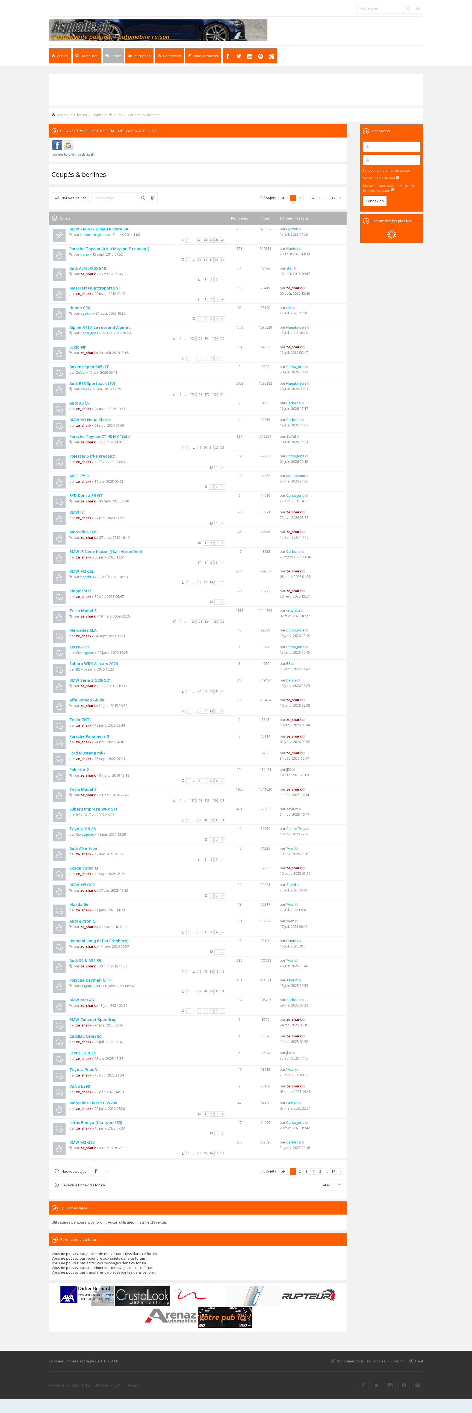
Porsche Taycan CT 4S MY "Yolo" (100, 436)
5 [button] (320, 198)
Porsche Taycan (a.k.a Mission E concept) (109, 248)
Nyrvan (292, 228)
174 (221, 394)
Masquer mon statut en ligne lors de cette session (390, 188)
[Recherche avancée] (418, 8)
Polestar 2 (79, 769)
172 (207, 394)
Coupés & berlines (79, 174)
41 (205, 691)
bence (291, 680)
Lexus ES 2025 (82, 1052)
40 (199, 691)
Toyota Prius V (83, 1069)
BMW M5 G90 (82, 884)
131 (221, 800)
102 (192, 338)
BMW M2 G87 (82, 999)
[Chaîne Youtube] (417, 1385)
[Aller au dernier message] (300, 228)
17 (205, 711)
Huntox (292, 248)
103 (199, 338)
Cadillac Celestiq (85, 1036)
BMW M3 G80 (82, 1142)
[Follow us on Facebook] (363, 1385)
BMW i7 (76, 512)
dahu (84, 389)
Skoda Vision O (83, 868)
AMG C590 (78, 475)
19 (199, 447)
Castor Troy (295, 828)
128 (199, 800)
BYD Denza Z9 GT (86, 495)
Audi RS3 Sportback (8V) (92, 383)
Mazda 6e (78, 904)
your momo (295, 475)
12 (199, 582)
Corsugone (89, 332)
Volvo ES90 (79, 1086)
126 (221, 622)
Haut (419, 1361)
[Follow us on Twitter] (376, 1385)
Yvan (290, 848)
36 (205, 260)
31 (222, 820)
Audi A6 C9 (79, 403)
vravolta (293, 610)
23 (222, 447)
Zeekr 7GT (79, 719)
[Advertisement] (236, 89)
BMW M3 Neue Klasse (90, 419)
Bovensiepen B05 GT (89, 366)
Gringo (291, 1102)
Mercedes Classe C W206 (93, 1102)
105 (214, 338)
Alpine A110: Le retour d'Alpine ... (100, 327)
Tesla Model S (82, 610)
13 (205, 582)
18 (211, 711)
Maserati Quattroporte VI (94, 288)
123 (199, 622)
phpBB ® (77, 1385)
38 (217, 260)
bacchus (87, 576)
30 (217, 820)
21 (211, 447)
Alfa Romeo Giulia (86, 700)
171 (199, 394)
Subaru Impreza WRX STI (93, 809)
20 (205, 447)
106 (221, 338)
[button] (283, 198)
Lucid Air (77, 347)
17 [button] (333, 198)
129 (207, 800)
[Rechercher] (408, 8)
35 (199, 260)
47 (222, 240)
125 (214, 622)
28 (205, 820)
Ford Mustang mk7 (87, 753)
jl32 (289, 769)
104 (207, 338)
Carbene (293, 402)
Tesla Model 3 (82, 789)
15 (217, 582)
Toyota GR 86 (82, 828)
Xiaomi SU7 (80, 590)
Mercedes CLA (82, 630)
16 (222, 582)
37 (211, 260)
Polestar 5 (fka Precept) (92, 456)
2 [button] (300, 198)
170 (192, 394)
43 (199, 240)
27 (199, 820)
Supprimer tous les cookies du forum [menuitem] (370, 1361)
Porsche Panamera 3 (89, 736)
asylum (86, 313)
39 (222, 260)
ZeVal (80, 372)
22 (217, 447)
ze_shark (88, 273)
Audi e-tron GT (83, 921)
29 (211, 820)
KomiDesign (128, 1385)
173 (214, 394)
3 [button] (307, 198)
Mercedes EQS (83, 531)
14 (211, 582)
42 (211, 691)
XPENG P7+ (79, 647)
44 (205, 240)
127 (192, 800)
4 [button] (313, 198)
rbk (289, 307)
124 (207, 622)
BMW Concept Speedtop (93, 1019)
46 (217, 240)
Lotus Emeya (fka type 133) (95, 1122)
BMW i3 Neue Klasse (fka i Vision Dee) (105, 551)
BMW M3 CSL (81, 571)
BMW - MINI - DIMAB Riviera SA (98, 229)
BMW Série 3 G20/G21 (90, 680)
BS (78, 669)
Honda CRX (79, 307)
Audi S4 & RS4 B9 (85, 960)
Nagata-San (296, 327)
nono (84, 254)
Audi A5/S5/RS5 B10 (87, 268)
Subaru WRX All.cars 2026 (93, 663)
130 (214, 800)
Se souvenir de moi (379, 177)
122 (192, 622)
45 (211, 240)
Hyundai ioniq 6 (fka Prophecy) (98, 940)
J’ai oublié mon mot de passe (386, 170)
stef (289, 268)
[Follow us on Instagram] (390, 1385)
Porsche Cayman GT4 (90, 980)
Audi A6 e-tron (83, 848)
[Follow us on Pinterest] (404, 1385)
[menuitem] (139, 55)
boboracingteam (94, 234)
